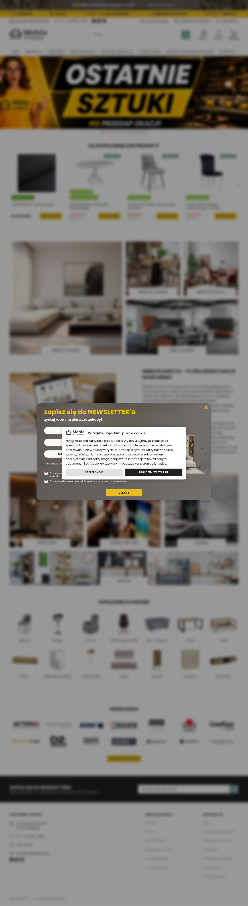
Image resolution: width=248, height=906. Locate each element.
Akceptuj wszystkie (154, 472)
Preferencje (94, 472)
